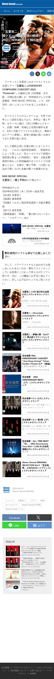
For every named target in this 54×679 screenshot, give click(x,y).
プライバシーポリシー (23, 668)
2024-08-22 (17, 47)
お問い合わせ (36, 671)
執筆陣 (33, 674)
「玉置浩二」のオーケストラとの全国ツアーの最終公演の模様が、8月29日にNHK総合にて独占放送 (26, 36)
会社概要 (5, 668)
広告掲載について (18, 671)
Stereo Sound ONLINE (22, 49)
